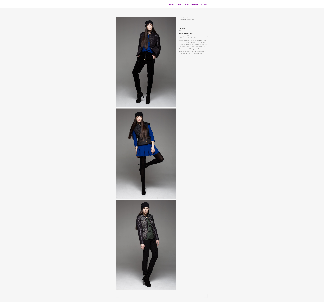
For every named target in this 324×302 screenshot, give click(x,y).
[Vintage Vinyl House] (146, 62)
